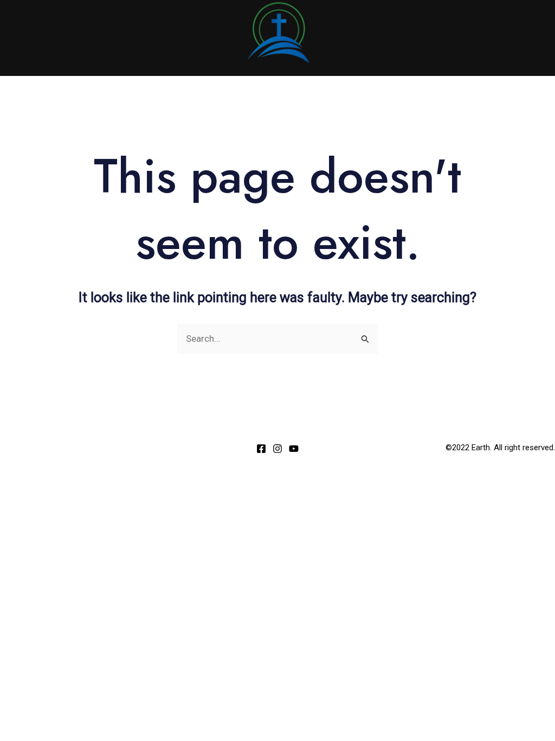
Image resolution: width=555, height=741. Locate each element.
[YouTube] (294, 448)
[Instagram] (277, 448)
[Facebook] (261, 448)
